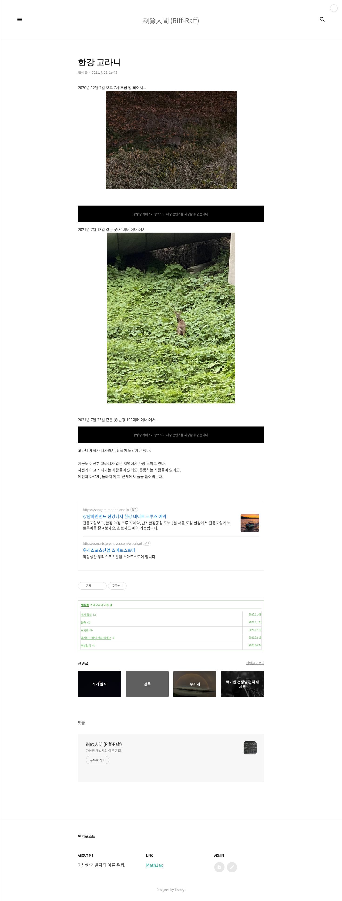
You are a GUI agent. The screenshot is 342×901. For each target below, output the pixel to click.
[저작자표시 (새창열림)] (129, 586)
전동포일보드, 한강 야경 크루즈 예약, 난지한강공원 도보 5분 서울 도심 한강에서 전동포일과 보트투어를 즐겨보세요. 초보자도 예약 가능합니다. (157, 525)
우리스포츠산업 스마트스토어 (109, 550)
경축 (83, 622)
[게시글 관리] (101, 585)
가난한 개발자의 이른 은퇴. (104, 750)
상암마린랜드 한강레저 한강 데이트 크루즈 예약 (125, 516)
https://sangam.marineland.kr (106, 510)
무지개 (84, 630)
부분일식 (86, 645)
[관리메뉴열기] (333, 8)
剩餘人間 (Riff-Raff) (104, 744)
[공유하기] (95, 585)
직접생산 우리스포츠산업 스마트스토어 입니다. (119, 556)
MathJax (154, 865)
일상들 (85, 605)
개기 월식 (86, 615)
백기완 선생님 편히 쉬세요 (96, 638)
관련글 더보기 (255, 662)
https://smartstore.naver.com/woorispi (112, 543)
